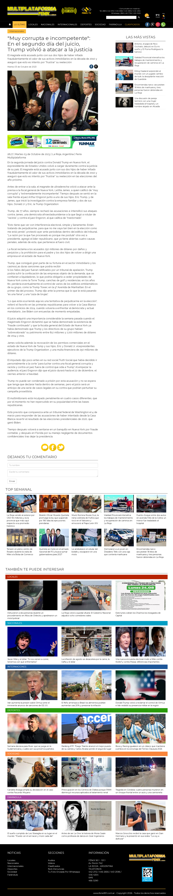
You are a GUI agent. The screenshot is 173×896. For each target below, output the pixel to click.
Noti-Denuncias (56, 869)
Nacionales (47, 24)
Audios (51, 860)
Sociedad (100, 24)
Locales (33, 24)
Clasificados (132, 24)
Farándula (115, 24)
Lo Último (19, 24)
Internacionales (67, 24)
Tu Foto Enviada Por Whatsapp (64, 871)
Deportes (86, 24)
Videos (51, 863)
